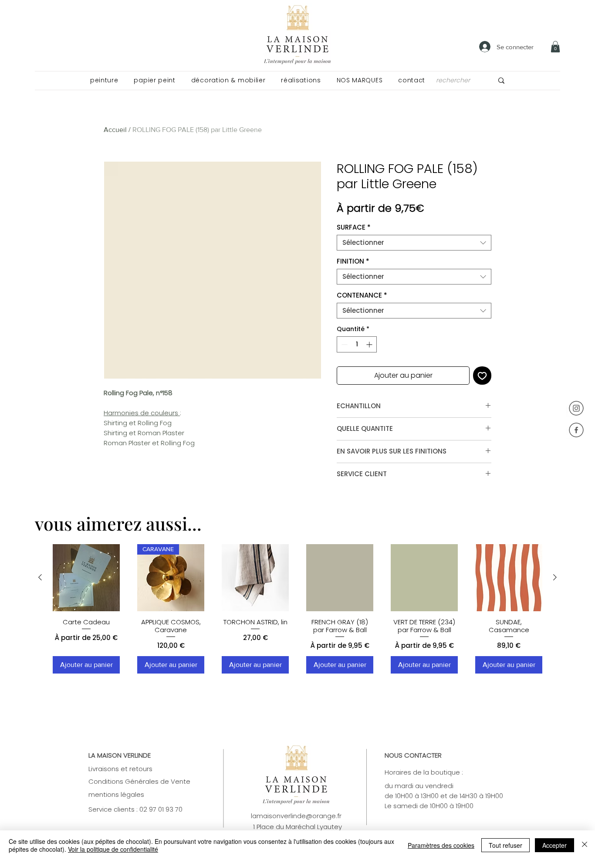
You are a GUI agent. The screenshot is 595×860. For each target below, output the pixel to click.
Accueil (115, 129)
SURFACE (354, 227)
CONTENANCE (362, 295)
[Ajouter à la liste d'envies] (482, 375)
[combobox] (414, 243)
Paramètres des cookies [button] (441, 845)
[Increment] (370, 344)
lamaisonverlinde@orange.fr (296, 815)
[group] (297, 609)
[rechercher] (501, 80)
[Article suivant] (555, 577)
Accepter (554, 845)
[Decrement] (343, 344)
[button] (104, 80)
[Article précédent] (40, 577)
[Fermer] (584, 845)
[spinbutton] (357, 344)
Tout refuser (505, 845)
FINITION (353, 261)
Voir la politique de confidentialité (113, 849)
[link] (555, 46)
